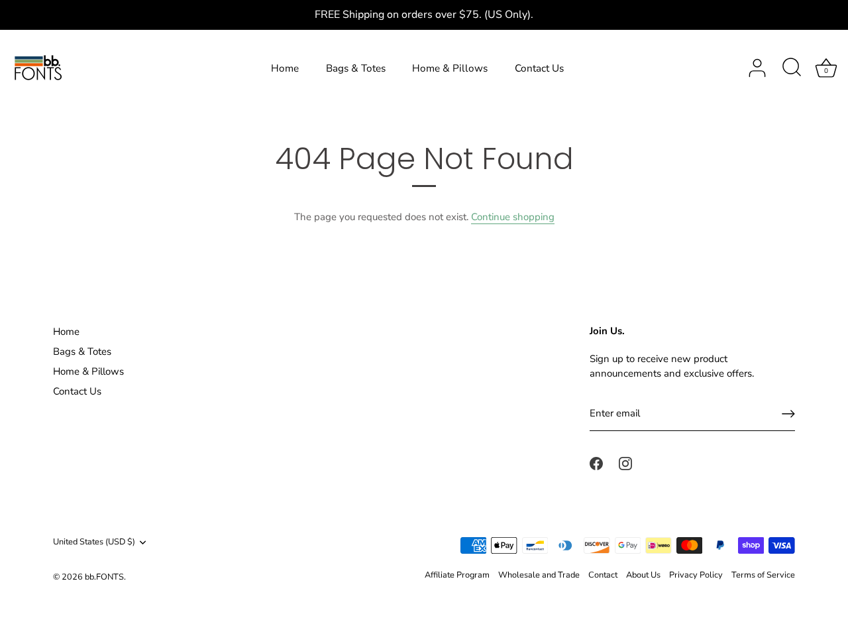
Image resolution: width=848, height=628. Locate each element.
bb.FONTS (104, 577)
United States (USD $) (94, 542)
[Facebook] (596, 463)
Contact (602, 575)
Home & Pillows (450, 68)
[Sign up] (788, 413)
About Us (643, 575)
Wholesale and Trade (539, 575)
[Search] (791, 68)
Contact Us (539, 68)
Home (285, 68)
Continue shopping (513, 216)
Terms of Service (763, 575)
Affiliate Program (457, 575)
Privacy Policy (696, 575)
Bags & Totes (356, 68)
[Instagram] (625, 463)
